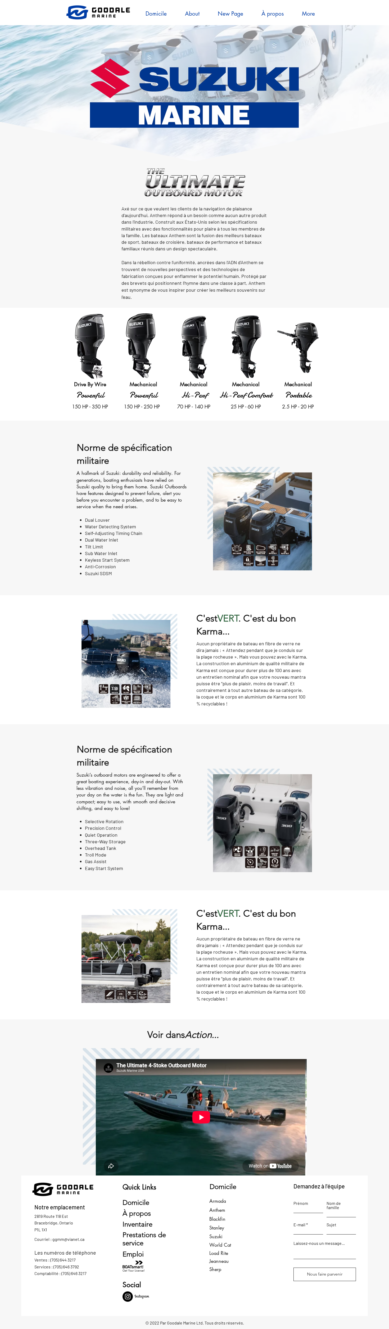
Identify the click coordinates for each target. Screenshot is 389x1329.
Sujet (331, 1225)
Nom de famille (334, 1205)
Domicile (136, 1203)
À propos (137, 1213)
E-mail (299, 1225)
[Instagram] (128, 1296)
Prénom (300, 1203)
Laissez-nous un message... (319, 1243)
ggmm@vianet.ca (68, 1239)
